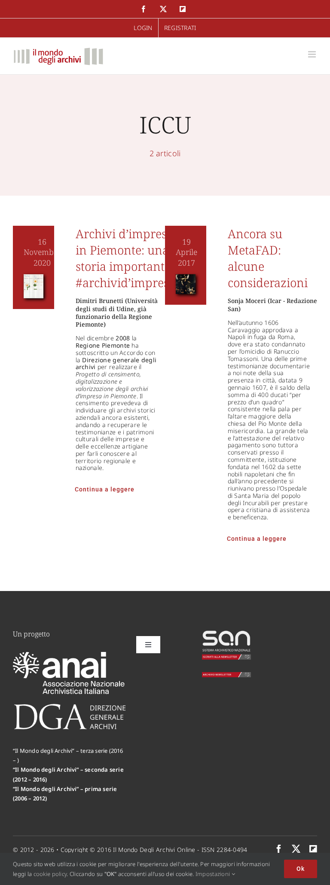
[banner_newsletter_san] (226, 633)
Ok (300, 868)
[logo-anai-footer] (70, 655)
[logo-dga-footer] (70, 706)
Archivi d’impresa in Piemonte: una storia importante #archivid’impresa (125, 258)
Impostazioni (214, 874)
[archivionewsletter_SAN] (226, 676)
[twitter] (296, 849)
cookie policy (50, 874)
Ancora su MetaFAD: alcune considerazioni (268, 258)
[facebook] (279, 849)
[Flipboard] (313, 849)
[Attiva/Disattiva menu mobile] (312, 54)
